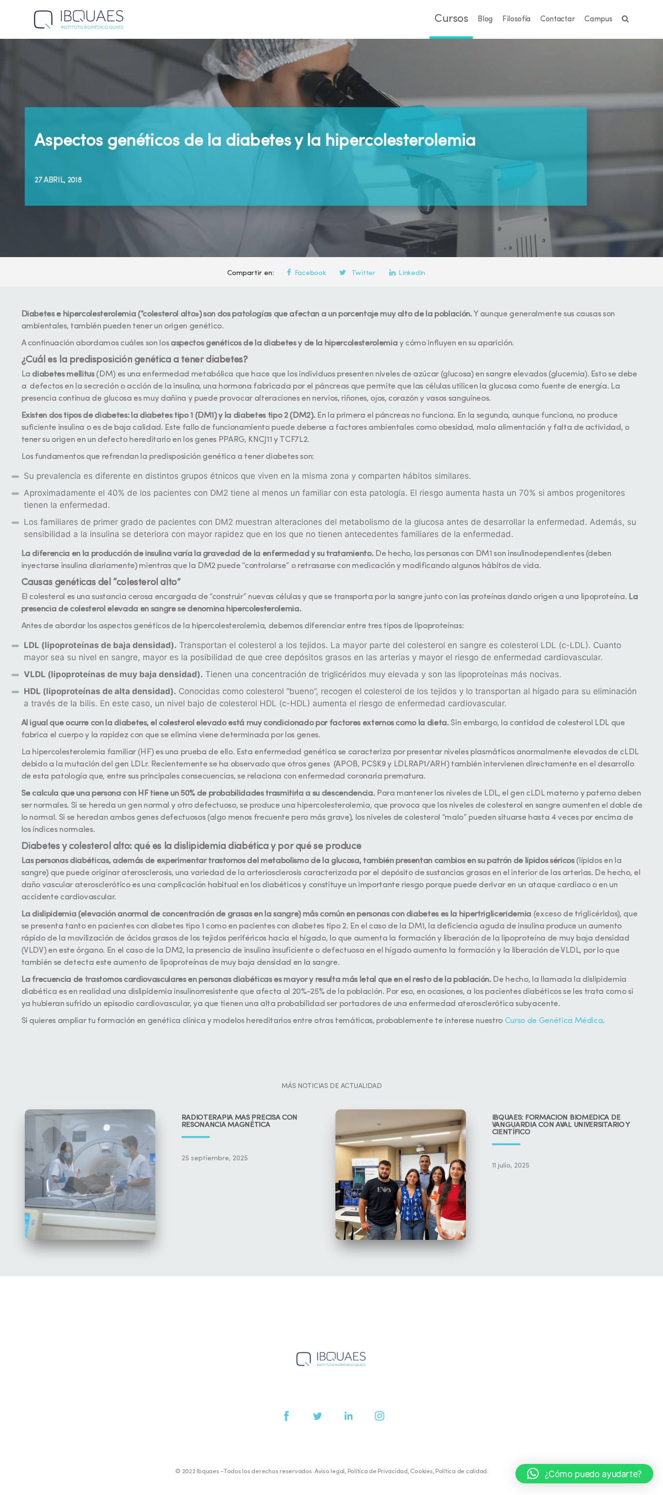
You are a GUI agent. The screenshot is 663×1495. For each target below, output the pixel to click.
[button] (584, 1473)
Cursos (451, 19)
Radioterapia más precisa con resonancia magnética (240, 1121)
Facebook (310, 273)
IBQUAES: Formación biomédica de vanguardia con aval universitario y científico (561, 1125)
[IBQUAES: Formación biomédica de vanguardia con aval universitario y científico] (400, 1174)
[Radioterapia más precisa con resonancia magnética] (90, 1174)
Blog (485, 19)
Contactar (557, 19)
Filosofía (516, 19)
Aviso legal (330, 1471)
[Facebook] (286, 1416)
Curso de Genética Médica (554, 1021)
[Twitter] (317, 1416)
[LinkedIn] (348, 1416)
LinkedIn (411, 273)
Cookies (421, 1471)
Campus (598, 19)
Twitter (362, 273)
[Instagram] (379, 1416)
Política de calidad (461, 1471)
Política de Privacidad (378, 1471)
